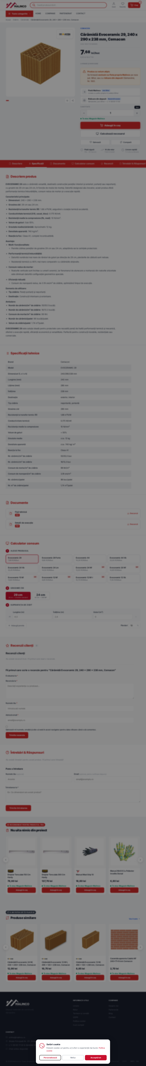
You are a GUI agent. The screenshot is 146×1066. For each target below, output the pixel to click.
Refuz (73, 1057)
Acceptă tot (96, 1057)
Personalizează (50, 1057)
